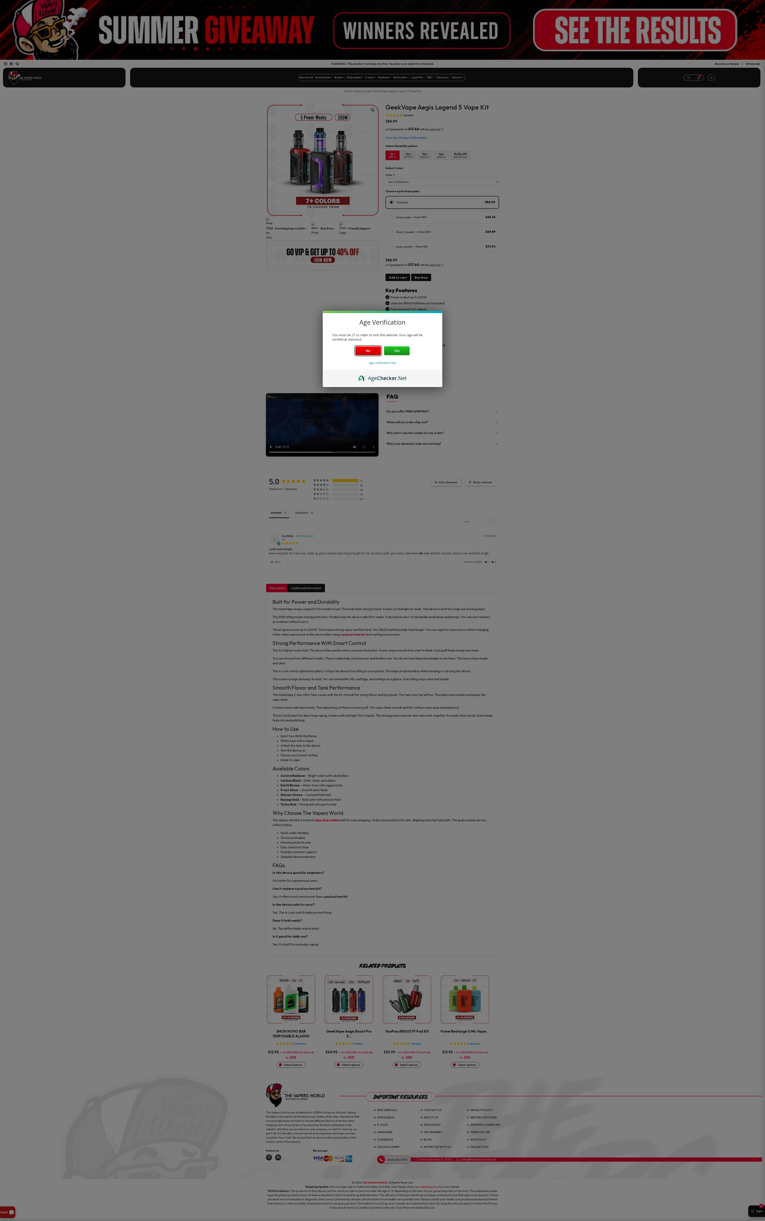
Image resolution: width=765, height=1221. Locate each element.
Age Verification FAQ (382, 363)
